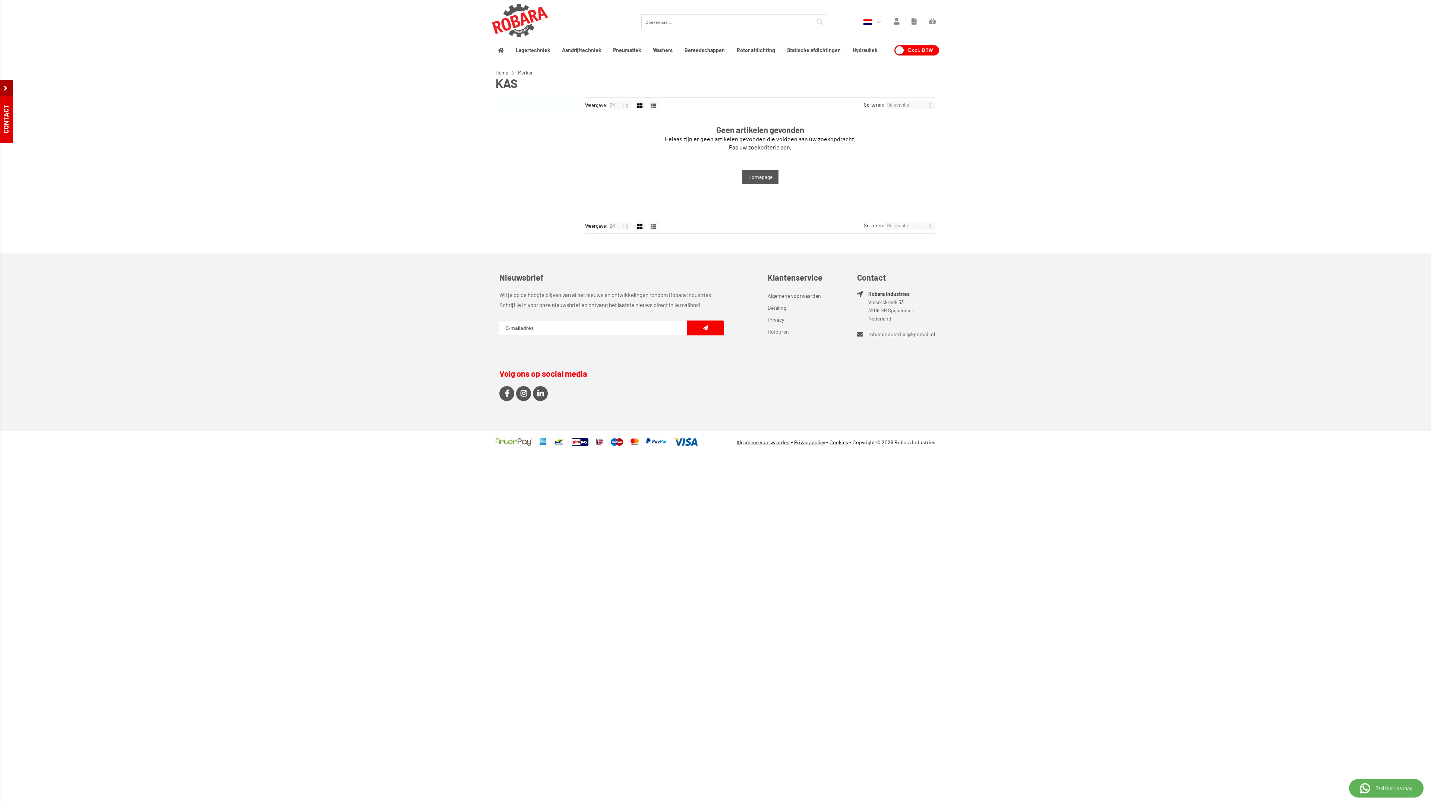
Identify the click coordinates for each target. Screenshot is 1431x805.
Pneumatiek (627, 50)
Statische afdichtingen (814, 50)
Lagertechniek (533, 50)
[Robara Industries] (520, 22)
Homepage (760, 177)
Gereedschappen (705, 50)
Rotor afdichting (756, 50)
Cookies (839, 442)
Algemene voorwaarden (794, 296)
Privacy (776, 319)
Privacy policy (809, 442)
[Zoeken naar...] (819, 21)
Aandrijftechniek (581, 50)
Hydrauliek (865, 50)
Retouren (778, 331)
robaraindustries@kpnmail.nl (901, 334)
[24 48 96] (620, 105)
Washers (663, 50)
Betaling (777, 307)
